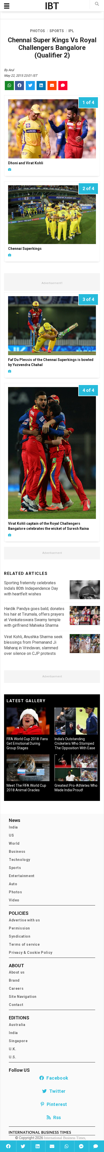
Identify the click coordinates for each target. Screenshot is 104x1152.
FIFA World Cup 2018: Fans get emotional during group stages (27, 743)
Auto (13, 884)
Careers (16, 988)
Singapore (18, 1041)
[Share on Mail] (52, 1146)
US (11, 835)
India (13, 827)
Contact (16, 1005)
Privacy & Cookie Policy (31, 953)
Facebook (56, 1078)
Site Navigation (23, 997)
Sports (15, 868)
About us (17, 972)
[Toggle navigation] (7, 5)
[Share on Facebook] (8, 1146)
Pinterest (55, 1104)
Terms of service (24, 944)
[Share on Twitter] (23, 1146)
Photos (15, 892)
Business (17, 852)
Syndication (20, 936)
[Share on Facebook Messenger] (81, 1146)
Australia (17, 1025)
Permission (19, 928)
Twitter (56, 1091)
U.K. (12, 1049)
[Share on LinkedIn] (37, 1146)
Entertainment (22, 876)
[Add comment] (95, 1146)
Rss (56, 1117)
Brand (14, 980)
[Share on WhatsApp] (66, 1146)
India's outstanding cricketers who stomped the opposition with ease (75, 743)
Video (14, 900)
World (14, 843)
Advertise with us (24, 920)
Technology (19, 860)
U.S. (12, 1057)
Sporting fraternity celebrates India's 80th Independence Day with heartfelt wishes (31, 588)
